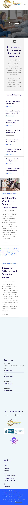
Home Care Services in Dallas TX (11, 493)
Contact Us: (8, 360)
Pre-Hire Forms (9, 478)
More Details (9, 106)
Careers (6, 473)
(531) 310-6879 (8, 390)
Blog (5, 484)
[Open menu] (24, 4)
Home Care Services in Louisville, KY (12, 495)
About (5, 465)
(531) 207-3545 (8, 370)
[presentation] (10, 184)
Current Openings (10, 475)
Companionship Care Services (10, 491)
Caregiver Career (6, 193)
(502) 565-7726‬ (8, 383)
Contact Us (7, 486)
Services (6, 470)
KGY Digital (18, 502)
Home (5, 463)
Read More (6, 242)
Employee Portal (10, 481)
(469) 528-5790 (8, 377)
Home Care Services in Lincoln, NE (12, 497)
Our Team (6, 468)
